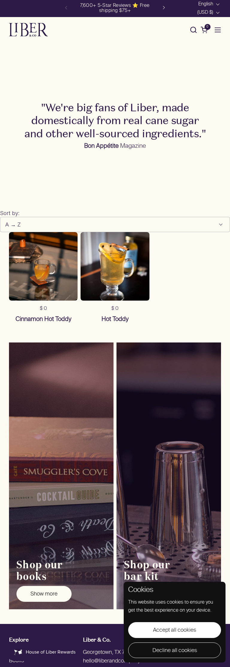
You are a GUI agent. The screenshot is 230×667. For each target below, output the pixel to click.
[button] (193, 29)
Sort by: (9, 213)
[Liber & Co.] (28, 29)
